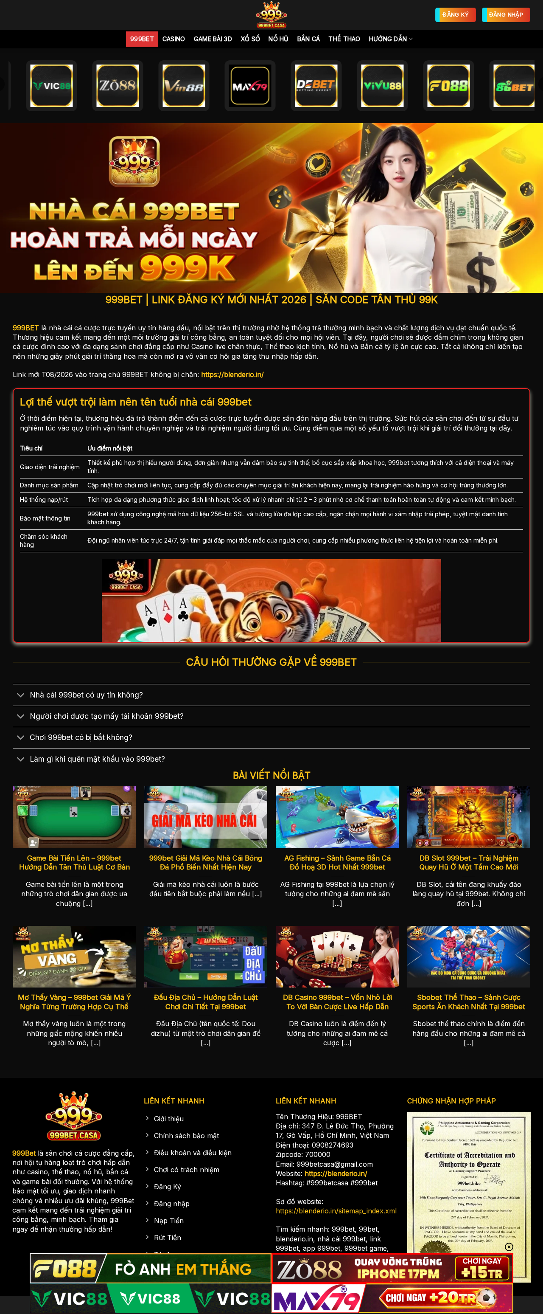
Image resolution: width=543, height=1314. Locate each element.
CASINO (173, 38)
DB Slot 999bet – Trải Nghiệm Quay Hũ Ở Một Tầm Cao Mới (469, 863)
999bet (142, 38)
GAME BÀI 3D (213, 38)
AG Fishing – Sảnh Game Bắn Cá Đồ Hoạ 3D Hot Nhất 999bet (337, 863)
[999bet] (271, 15)
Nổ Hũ (278, 38)
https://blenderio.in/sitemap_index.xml (336, 1211)
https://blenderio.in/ (232, 374)
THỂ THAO (344, 38)
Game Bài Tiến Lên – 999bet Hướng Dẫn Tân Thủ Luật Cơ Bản (74, 863)
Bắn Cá (308, 38)
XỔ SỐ (250, 38)
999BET (26, 328)
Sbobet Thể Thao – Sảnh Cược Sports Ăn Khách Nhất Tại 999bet (468, 1002)
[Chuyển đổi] (21, 696)
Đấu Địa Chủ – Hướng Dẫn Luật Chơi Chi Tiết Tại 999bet (206, 1002)
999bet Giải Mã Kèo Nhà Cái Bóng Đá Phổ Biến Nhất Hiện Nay (205, 863)
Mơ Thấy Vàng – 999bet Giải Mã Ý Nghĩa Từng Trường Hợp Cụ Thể (74, 1002)
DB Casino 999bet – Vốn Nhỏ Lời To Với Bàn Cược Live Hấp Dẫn (337, 1002)
